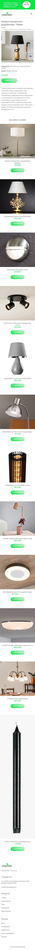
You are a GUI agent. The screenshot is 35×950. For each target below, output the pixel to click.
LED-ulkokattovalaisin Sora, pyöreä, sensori (17, 592)
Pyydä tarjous (26, 3)
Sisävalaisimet (14, 66)
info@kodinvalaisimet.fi (8, 887)
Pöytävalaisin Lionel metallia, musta (17, 485)
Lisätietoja (9, 80)
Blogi (3, 923)
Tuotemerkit (5, 908)
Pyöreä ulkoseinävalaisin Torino (17, 270)
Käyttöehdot (5, 930)
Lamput (3, 897)
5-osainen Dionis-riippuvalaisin (17, 699)
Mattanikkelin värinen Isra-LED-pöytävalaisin (17, 432)
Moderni (4, 68)
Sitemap (4, 937)
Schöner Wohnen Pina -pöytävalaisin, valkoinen (17, 162)
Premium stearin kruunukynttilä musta (18, 842)
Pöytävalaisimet (25, 66)
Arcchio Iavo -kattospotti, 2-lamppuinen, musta (17, 324)
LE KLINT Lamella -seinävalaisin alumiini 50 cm (17, 645)
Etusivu (3, 27)
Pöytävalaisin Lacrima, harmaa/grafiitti (17, 378)
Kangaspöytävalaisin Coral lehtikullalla (17, 216)
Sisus (3, 904)
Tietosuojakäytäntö (7, 933)
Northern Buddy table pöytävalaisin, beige (17, 538)
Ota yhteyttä (5, 926)
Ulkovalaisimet (6, 911)
